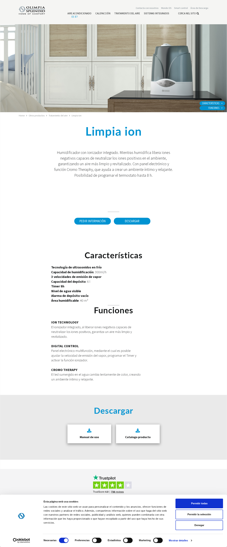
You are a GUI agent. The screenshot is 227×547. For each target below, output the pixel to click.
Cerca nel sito (187, 13)
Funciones (213, 108)
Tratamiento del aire (58, 115)
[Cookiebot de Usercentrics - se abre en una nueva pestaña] (21, 540)
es (72, 16)
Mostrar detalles (178, 540)
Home (22, 115)
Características (210, 103)
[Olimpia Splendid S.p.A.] (35, 10)
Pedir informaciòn (92, 221)
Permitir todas (199, 503)
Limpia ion (76, 115)
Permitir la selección (199, 514)
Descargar (132, 221)
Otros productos (37, 115)
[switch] (97, 540)
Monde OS (166, 7)
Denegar (199, 525)
